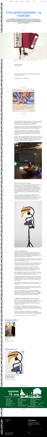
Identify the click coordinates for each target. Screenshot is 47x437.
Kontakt (7, 421)
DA (42, 1)
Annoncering (8, 419)
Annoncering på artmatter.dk (23, 113)
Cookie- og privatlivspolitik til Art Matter (37, 434)
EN (43, 1)
